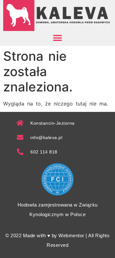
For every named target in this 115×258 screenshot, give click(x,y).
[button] (57, 38)
